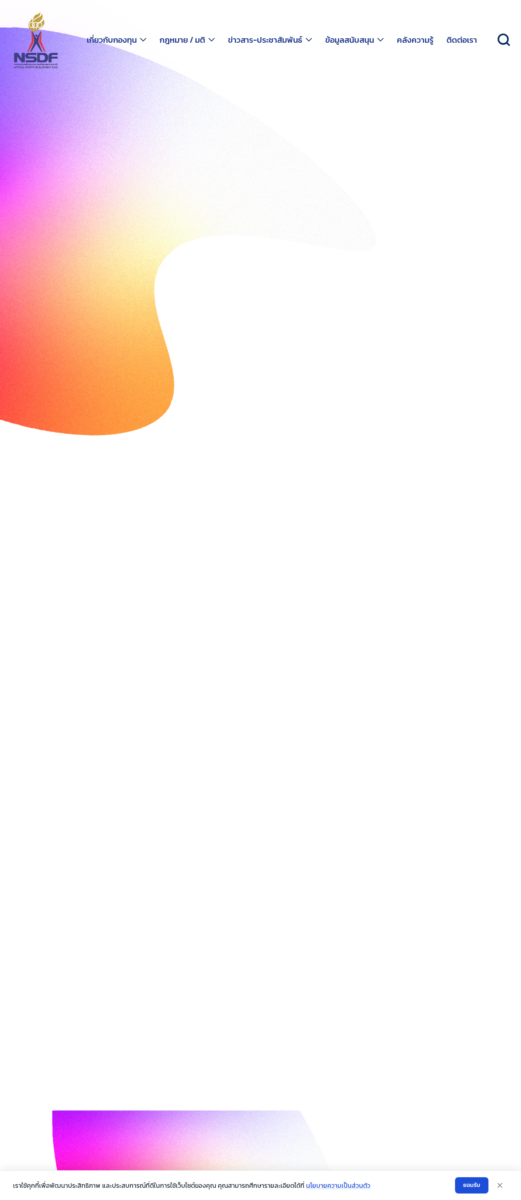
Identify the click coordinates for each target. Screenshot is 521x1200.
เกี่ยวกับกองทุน (112, 40)
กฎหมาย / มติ (182, 40)
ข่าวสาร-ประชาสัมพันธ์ (265, 40)
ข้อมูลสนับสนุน (349, 40)
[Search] (503, 39)
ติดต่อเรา (462, 40)
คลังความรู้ (415, 40)
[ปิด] (500, 1185)
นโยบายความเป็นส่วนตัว (338, 1185)
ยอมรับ (471, 1185)
